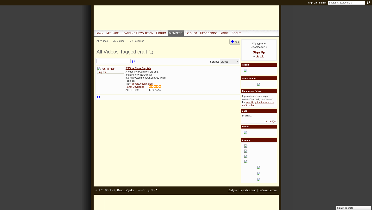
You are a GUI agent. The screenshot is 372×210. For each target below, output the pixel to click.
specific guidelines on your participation (258, 103)
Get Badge (270, 120)
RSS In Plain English (138, 68)
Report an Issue (247, 190)
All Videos (102, 41)
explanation (146, 83)
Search (368, 2)
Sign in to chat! (345, 208)
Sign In (322, 2)
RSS (98, 97)
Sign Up (312, 2)
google (135, 83)
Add (237, 41)
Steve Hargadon (125, 190)
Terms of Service (268, 190)
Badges (232, 190)
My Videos (119, 41)
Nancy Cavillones (135, 86)
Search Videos (133, 61)
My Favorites (136, 41)
